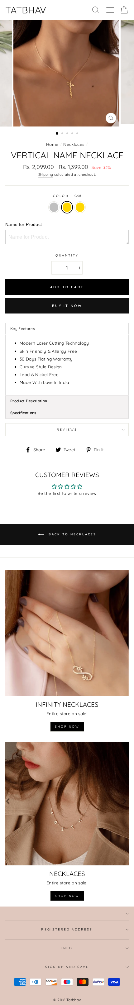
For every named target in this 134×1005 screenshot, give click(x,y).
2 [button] (63, 134)
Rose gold (80, 207)
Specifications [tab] (23, 412)
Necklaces (73, 144)
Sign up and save (67, 967)
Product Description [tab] (28, 401)
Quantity (67, 255)
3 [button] (67, 134)
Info (67, 948)
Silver (54, 207)
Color (67, 196)
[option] (67, 73)
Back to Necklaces (71, 534)
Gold (67, 207)
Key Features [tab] (22, 328)
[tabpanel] (67, 365)
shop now (67, 727)
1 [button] (57, 133)
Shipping (45, 174)
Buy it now (67, 306)
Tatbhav (25, 10)
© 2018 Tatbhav (67, 1000)
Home (52, 144)
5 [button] (77, 134)
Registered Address (67, 929)
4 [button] (72, 134)
